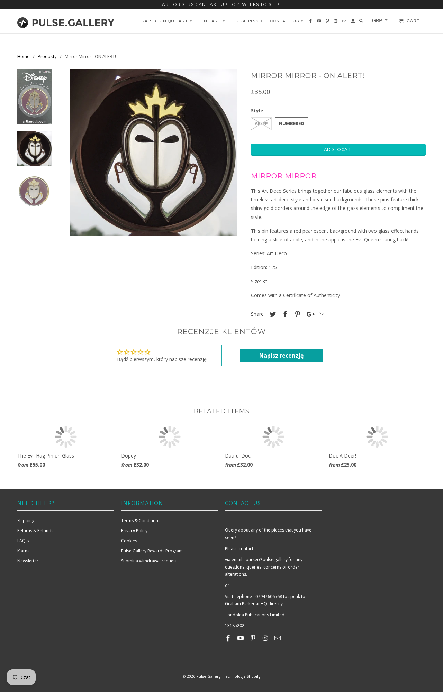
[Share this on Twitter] (271, 314)
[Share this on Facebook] (284, 314)
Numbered (291, 123)
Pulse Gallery (208, 676)
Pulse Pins (248, 21)
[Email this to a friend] (321, 314)
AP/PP (261, 123)
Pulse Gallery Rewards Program (152, 551)
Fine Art (212, 21)
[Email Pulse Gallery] (278, 638)
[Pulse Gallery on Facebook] (229, 638)
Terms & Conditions (140, 521)
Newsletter (27, 561)
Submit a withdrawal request (149, 561)
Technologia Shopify (242, 676)
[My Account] (353, 22)
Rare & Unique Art (166, 21)
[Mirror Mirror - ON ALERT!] (153, 152)
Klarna (23, 551)
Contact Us (286, 21)
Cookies (129, 541)
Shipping (25, 521)
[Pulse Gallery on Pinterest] (253, 638)
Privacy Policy (134, 531)
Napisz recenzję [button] (281, 355)
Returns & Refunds (35, 531)
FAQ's (23, 541)
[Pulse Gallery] (65, 21)
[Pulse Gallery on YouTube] (241, 638)
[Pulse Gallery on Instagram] (266, 638)
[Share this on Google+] (308, 314)
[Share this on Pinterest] (296, 314)
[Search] (361, 22)
